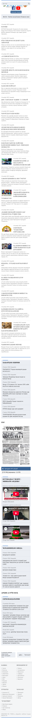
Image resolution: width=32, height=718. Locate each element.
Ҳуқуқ (3, 677)
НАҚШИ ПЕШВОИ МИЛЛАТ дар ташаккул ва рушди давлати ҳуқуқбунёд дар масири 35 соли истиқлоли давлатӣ (16, 585)
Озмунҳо (4, 706)
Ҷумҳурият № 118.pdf (11, 469)
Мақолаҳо (20, 677)
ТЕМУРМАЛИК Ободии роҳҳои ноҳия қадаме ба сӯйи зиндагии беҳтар (14, 415)
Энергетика (5, 673)
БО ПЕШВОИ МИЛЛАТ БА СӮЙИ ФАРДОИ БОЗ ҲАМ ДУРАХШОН (21, 248)
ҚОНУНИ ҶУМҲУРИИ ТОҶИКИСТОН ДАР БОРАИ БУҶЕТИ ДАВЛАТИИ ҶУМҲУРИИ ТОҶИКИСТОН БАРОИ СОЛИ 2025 (16, 607)
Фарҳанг (4, 682)
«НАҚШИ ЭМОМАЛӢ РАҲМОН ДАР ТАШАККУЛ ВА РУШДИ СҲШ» (13, 213)
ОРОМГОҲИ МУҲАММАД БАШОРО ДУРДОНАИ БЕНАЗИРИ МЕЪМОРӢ (13, 128)
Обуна (4, 709)
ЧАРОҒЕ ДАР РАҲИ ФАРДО (10, 113)
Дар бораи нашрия (7, 704)
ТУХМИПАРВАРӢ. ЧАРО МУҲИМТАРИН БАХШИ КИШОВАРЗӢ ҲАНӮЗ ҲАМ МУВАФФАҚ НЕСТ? (15, 328)
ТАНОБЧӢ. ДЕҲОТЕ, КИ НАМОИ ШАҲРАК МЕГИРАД (15, 71)
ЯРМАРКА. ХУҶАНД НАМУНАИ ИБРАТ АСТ (14, 264)
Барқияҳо (20, 679)
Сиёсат (4, 668)
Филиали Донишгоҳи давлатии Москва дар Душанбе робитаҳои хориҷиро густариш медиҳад (16, 393)
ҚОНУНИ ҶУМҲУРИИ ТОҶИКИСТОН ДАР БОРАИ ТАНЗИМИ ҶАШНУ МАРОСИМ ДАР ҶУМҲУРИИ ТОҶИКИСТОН (16, 641)
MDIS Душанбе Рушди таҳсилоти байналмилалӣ (13, 402)
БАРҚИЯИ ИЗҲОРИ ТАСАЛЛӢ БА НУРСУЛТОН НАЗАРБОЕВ (12, 310)
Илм (3, 679)
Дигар (19, 698)
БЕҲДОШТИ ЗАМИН (9, 555)
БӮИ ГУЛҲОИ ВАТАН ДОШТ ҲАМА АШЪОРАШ (13, 41)
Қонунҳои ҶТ (5, 692)
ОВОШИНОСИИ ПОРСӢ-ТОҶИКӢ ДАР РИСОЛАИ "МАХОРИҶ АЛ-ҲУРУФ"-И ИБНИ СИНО (16, 562)
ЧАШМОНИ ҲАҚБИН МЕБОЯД (11, 345)
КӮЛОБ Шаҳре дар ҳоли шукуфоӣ (13, 409)
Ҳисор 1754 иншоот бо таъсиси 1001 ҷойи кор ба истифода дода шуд (16, 385)
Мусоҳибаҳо (21, 675)
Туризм (4, 684)
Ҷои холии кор (6, 707)
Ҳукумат (20, 694)
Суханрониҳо (21, 670)
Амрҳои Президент (7, 698)
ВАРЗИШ (4, 27)
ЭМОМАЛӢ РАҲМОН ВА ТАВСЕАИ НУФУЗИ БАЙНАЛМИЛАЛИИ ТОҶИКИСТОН (15, 195)
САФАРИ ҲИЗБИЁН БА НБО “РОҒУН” (13, 179)
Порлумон (20, 696)
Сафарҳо (20, 673)
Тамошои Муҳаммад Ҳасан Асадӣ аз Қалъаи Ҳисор (14, 378)
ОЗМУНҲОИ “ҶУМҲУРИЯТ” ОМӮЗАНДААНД (18, 230)
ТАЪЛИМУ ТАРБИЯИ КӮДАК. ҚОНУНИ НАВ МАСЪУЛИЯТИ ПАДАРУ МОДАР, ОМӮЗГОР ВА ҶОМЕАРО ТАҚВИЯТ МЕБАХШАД (16, 617)
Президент (20, 692)
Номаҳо (4, 686)
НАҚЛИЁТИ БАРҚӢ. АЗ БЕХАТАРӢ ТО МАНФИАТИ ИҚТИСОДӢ (21, 163)
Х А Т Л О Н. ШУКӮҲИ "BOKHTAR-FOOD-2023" (15, 633)
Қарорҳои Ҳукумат (7, 696)
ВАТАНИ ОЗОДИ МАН (9, 570)
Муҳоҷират (5, 675)
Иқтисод (4, 670)
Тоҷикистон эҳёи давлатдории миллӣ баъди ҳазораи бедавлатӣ (14, 576)
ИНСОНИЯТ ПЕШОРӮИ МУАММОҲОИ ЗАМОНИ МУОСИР (14, 625)
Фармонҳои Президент (8, 694)
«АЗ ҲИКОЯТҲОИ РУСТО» (10, 56)
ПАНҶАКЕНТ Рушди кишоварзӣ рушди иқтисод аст (14, 370)
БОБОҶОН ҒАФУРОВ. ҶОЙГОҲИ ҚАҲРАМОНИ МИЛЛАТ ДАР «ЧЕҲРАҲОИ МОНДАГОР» (15, 145)
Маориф (4, 681)
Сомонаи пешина (16, 12)
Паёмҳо (20, 668)
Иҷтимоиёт (5, 672)
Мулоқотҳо (21, 672)
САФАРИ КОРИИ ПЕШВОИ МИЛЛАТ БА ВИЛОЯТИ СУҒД (14, 294)
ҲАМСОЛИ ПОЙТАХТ (8, 86)
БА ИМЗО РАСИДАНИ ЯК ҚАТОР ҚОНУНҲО (12, 278)
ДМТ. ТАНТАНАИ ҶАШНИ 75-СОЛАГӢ (14, 100)
